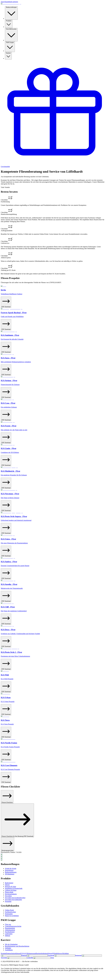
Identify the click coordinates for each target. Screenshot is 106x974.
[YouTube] (92, 955)
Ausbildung (9, 950)
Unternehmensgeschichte (13, 926)
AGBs (26, 953)
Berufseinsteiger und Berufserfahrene (17, 946)
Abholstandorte (10, 930)
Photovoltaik (9, 892)
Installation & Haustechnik (13, 888)
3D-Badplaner (9, 874)
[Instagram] (64, 955)
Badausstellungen (11, 7)
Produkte (8, 21)
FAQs (22, 953)
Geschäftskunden (11, 29)
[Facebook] (37, 955)
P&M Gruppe (10, 42)
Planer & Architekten (12, 916)
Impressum (32, 953)
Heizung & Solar (10, 886)
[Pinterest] (11, 955)
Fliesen (7, 885)
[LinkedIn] (17, 958)
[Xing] (42, 958)
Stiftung (7, 935)
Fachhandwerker (10, 912)
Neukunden (9, 914)
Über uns (8, 924)
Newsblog (8, 896)
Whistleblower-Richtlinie (60, 953)
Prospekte (8, 901)
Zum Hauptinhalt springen (9, 2)
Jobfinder (8, 948)
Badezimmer (9, 883)
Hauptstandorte (10, 928)
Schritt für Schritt (10, 868)
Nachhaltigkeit (9, 932)
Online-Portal (9, 910)
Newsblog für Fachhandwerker (15, 898)
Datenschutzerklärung (13, 953)
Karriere (8, 53)
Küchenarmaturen (11, 894)
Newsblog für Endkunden (13, 899)
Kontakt (3, 953)
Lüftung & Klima (10, 890)
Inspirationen (9, 870)
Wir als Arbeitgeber (11, 944)
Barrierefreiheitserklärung (44, 953)
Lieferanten (8, 934)
